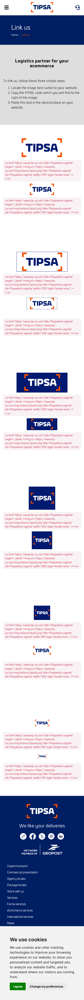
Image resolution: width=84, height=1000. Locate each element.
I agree (17, 986)
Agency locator (16, 879)
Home (14, 34)
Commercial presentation (22, 872)
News (10, 923)
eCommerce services (20, 910)
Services (12, 898)
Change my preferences (46, 986)
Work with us (15, 891)
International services (20, 917)
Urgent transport (17, 866)
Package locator (17, 885)
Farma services (16, 904)
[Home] (42, 7)
